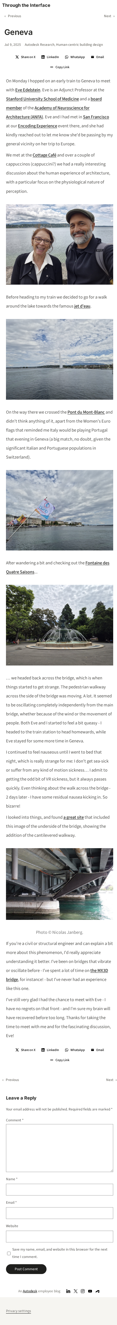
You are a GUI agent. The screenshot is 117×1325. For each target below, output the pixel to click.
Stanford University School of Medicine (42, 99)
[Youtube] (90, 1291)
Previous (14, 16)
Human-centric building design (79, 44)
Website (12, 1225)
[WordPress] (97, 1291)
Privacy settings (18, 1311)
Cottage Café (44, 155)
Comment (15, 1120)
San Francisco (96, 117)
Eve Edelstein (27, 90)
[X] (75, 1291)
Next (107, 16)
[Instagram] (83, 1291)
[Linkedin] (68, 1291)
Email (11, 1202)
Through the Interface (26, 5)
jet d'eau (82, 306)
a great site (73, 817)
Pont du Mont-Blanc (86, 412)
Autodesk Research (39, 44)
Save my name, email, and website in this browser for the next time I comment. (59, 1253)
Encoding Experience (37, 126)
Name (12, 1179)
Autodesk (30, 1291)
